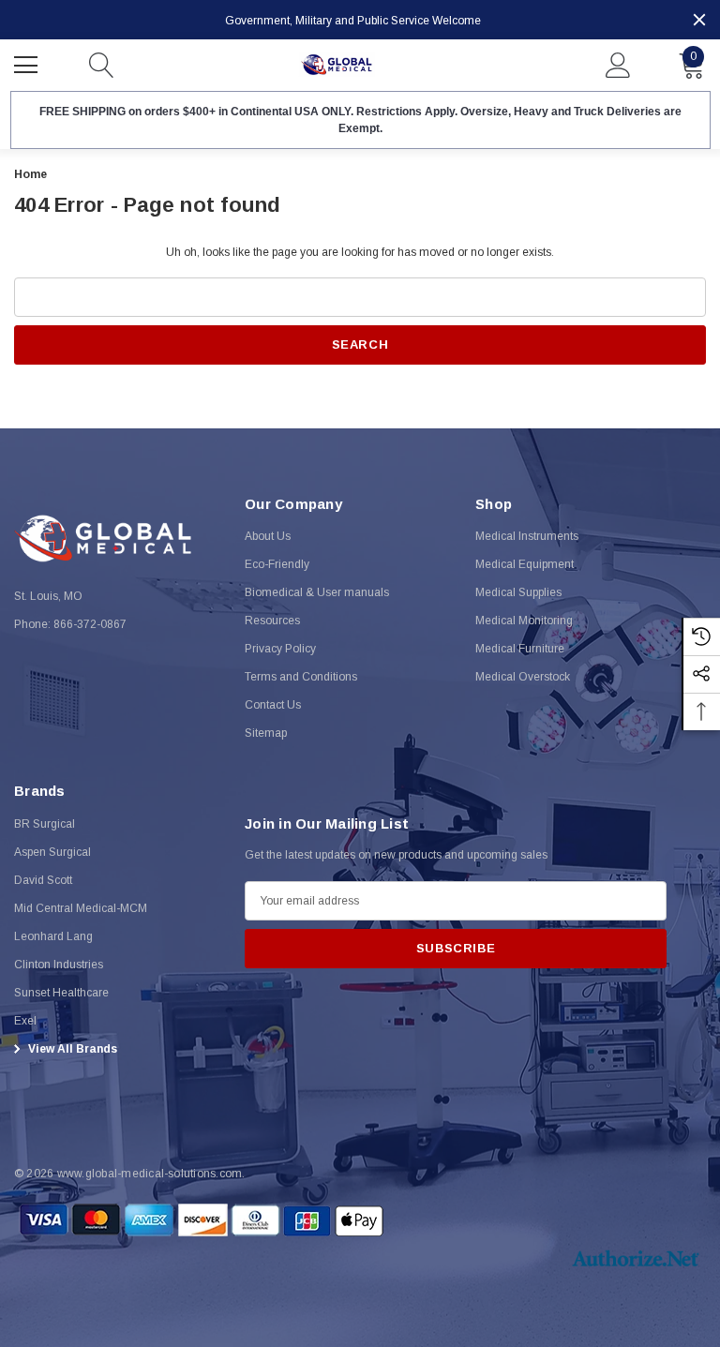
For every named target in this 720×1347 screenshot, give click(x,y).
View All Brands (71, 1048)
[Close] (699, 19)
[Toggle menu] (28, 63)
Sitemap (266, 733)
